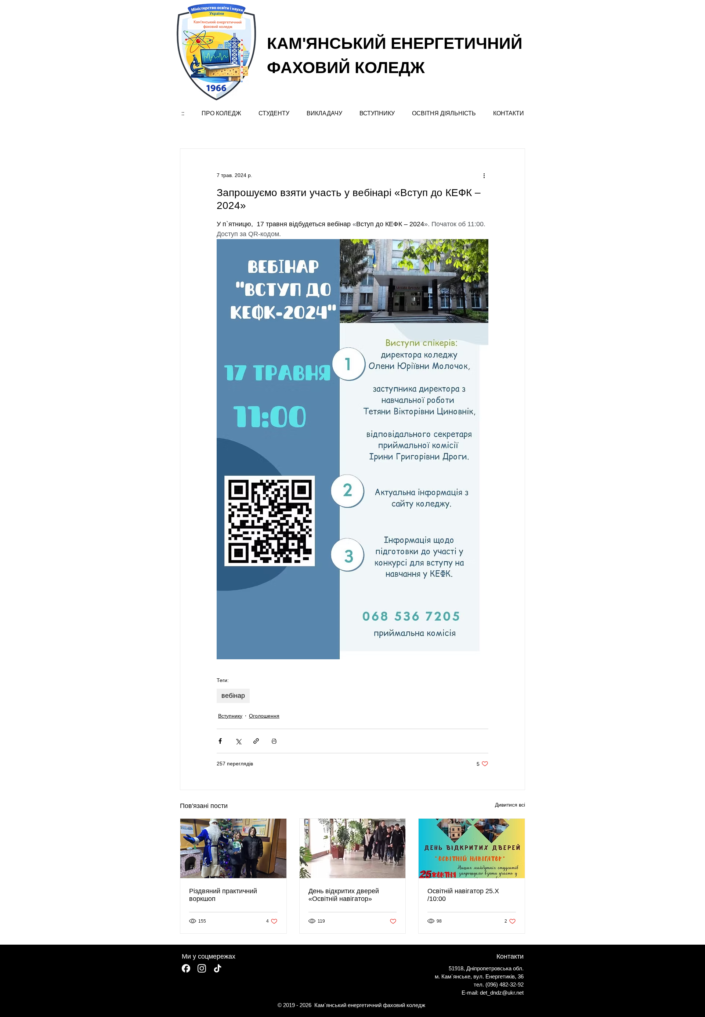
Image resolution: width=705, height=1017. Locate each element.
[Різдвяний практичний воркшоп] (233, 848)
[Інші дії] (484, 175)
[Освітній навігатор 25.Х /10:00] (472, 848)
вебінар (233, 695)
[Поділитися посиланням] (256, 740)
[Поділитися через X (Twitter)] (238, 740)
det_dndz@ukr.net (502, 992)
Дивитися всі (510, 805)
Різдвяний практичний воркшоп (223, 894)
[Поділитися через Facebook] (220, 740)
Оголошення (264, 716)
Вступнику (230, 716)
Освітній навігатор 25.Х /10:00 (463, 894)
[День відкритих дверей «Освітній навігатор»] (353, 848)
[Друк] (274, 740)
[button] (221, 113)
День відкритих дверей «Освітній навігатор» (343, 894)
